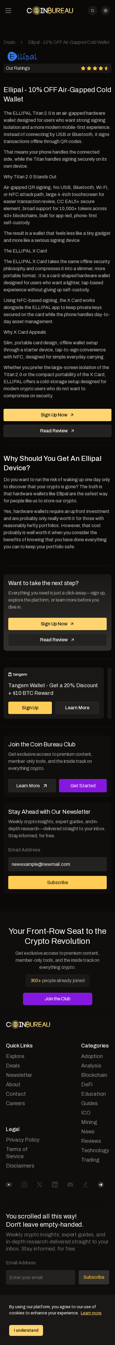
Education (93, 1094)
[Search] (92, 10)
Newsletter (19, 1075)
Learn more (91, 1313)
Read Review (54, 430)
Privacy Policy (23, 1140)
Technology (95, 1150)
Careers (15, 1103)
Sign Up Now (54, 414)
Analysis (91, 1066)
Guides (89, 1103)
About (13, 1084)
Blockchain (94, 1075)
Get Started (83, 785)
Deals (9, 42)
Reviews (91, 1141)
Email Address (24, 849)
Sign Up (30, 707)
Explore (15, 1056)
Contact (16, 1094)
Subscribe (57, 882)
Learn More (77, 707)
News (88, 1132)
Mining (89, 1122)
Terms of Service (16, 1152)
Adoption (92, 1056)
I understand (26, 1330)
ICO (85, 1113)
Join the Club (57, 998)
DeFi (87, 1084)
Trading (90, 1160)
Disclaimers (20, 1166)
